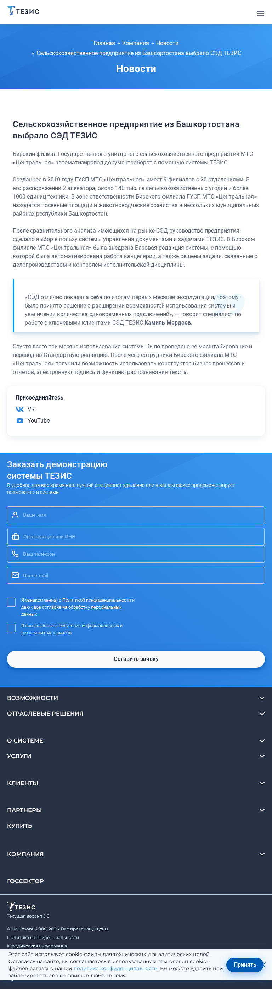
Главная (104, 43)
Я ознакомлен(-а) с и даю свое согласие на (78, 607)
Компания (135, 43)
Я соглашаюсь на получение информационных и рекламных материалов (72, 629)
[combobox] (136, 536)
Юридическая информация (37, 946)
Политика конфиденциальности (43, 937)
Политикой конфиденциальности (96, 600)
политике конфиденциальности (116, 968)
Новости (167, 43)
